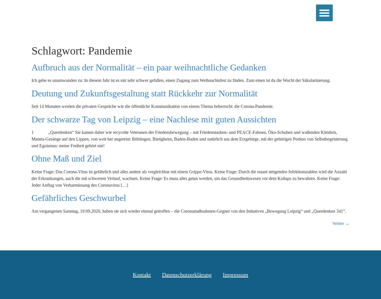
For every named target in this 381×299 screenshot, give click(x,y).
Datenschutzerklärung (187, 275)
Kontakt (142, 275)
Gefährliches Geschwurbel (79, 198)
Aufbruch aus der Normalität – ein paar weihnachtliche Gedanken (149, 67)
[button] (324, 12)
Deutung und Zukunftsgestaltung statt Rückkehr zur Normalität (144, 93)
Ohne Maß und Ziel (67, 158)
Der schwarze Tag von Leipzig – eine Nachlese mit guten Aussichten (154, 119)
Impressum (235, 275)
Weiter (340, 223)
